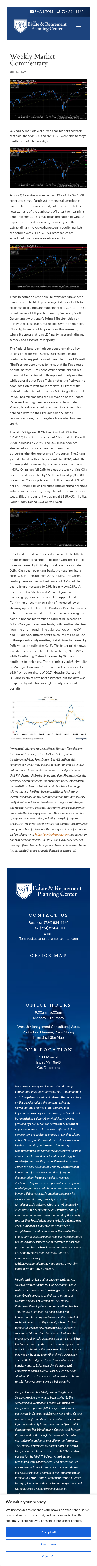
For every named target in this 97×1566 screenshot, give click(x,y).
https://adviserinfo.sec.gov (34, 1263)
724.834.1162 (72, 11)
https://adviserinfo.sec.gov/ (52, 834)
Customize (48, 1544)
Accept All (48, 1532)
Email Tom (43, 11)
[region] (48, 1530)
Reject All (48, 1556)
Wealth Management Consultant (43, 1026)
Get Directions (48, 1067)
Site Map (57, 1037)
